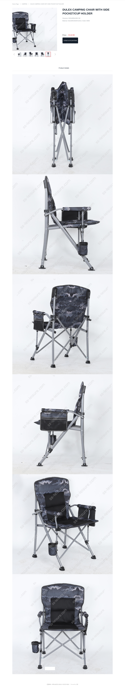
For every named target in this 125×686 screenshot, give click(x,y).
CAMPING (24, 4)
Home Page (15, 4)
